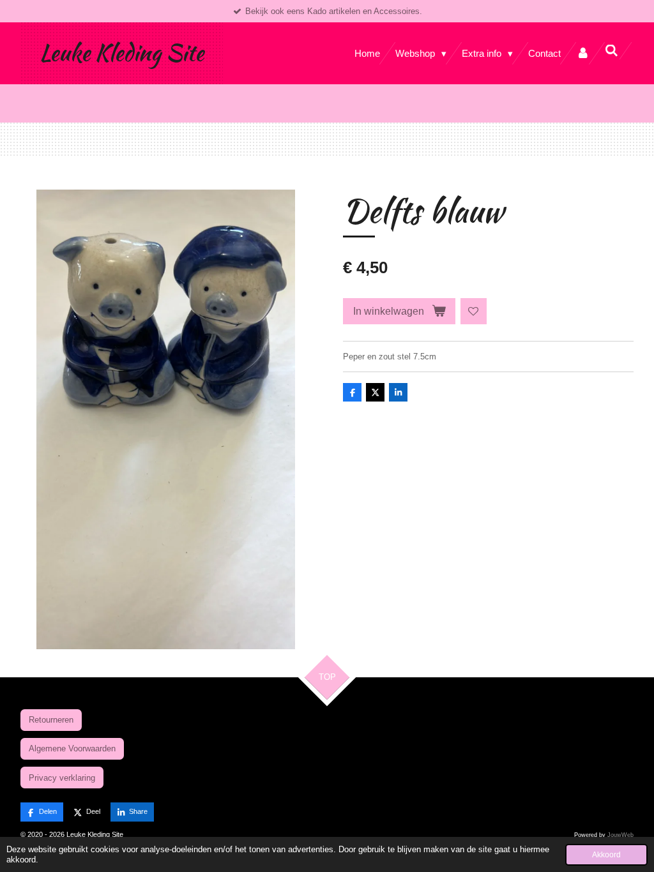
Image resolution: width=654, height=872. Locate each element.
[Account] (582, 53)
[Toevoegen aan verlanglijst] (473, 311)
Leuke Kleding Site (122, 52)
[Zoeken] (611, 50)
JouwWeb (620, 835)
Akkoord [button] (606, 854)
